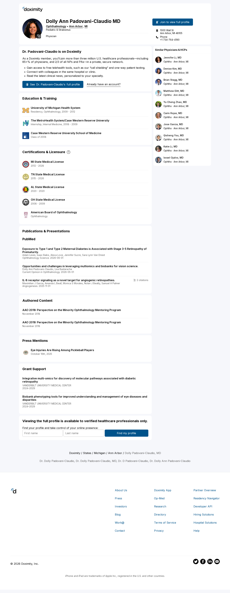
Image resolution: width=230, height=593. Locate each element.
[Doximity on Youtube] (217, 562)
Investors (121, 506)
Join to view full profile (174, 22)
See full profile (55, 84)
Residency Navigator (206, 498)
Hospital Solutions (205, 522)
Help (196, 530)
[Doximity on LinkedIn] (210, 562)
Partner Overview (204, 490)
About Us (121, 490)
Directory (160, 514)
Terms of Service (165, 522)
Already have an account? (104, 84)
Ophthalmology (56, 26)
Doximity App (162, 490)
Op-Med (159, 498)
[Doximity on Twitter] (196, 562)
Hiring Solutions (203, 514)
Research (160, 506)
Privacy (159, 530)
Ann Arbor (76, 26)
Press (118, 498)
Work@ (119, 522)
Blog (118, 514)
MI (86, 26)
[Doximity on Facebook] (203, 562)
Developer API (202, 506)
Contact (120, 530)
